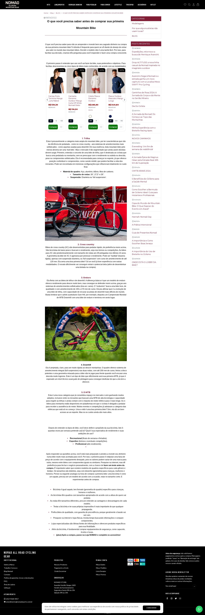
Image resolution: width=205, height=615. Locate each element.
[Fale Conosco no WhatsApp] (199, 609)
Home (46, 13)
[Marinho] (110, 116)
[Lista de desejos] (185, 4)
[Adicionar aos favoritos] (61, 127)
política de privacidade (129, 606)
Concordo (151, 608)
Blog (52, 13)
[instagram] (171, 598)
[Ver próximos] (124, 100)
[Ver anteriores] (47, 100)
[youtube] (180, 598)
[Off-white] (90, 116)
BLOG (58, 13)
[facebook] (167, 598)
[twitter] (175, 598)
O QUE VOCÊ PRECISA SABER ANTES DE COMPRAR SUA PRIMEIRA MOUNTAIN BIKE (93, 13)
